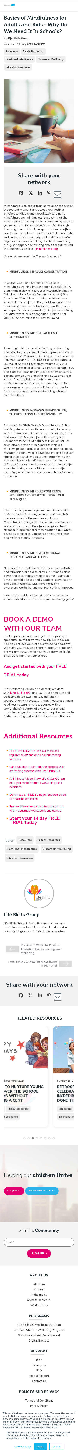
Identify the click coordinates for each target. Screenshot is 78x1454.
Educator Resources (18, 67)
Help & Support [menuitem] (39, 1376)
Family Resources (33, 51)
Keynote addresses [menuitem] (39, 1300)
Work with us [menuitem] (39, 1305)
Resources (12, 51)
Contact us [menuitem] (39, 1381)
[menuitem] (39, 1275)
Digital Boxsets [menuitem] (39, 1340)
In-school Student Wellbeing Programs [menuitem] (39, 1330)
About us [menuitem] (39, 1284)
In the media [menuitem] (39, 1295)
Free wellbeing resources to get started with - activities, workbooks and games (36, 808)
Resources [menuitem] (39, 1365)
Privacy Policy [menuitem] (39, 1406)
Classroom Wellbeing (51, 59)
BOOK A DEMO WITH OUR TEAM (33, 624)
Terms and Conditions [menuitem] (39, 1400)
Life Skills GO (20, 693)
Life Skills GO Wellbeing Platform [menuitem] (39, 1325)
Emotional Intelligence (19, 59)
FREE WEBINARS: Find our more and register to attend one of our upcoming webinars (35, 755)
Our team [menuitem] (39, 1289)
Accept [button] (40, 1446)
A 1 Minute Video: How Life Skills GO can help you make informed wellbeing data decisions (37, 783)
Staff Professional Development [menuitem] (39, 1335)
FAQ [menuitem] (39, 1370)
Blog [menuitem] (39, 1360)
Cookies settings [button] (22, 1446)
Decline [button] (57, 1446)
